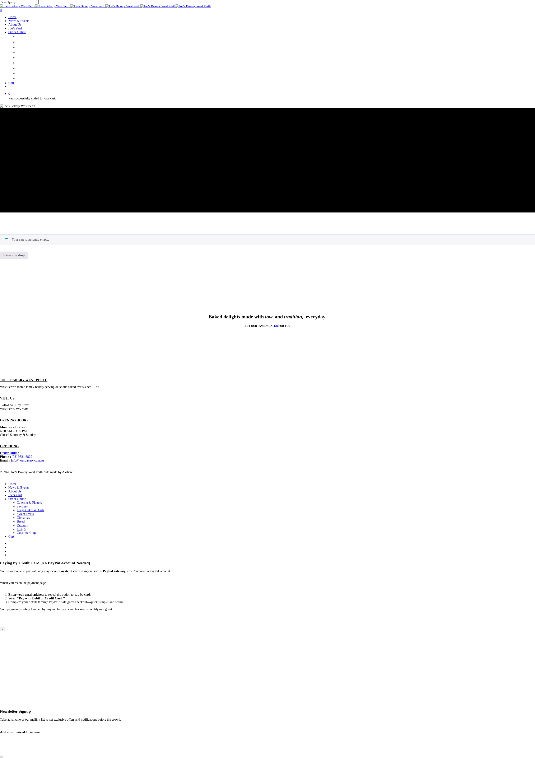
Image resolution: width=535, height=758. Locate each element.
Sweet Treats (28, 52)
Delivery (24, 68)
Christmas (26, 57)
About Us (14, 24)
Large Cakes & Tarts (34, 47)
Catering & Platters (33, 36)
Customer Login (30, 78)
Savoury (24, 41)
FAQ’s (21, 73)
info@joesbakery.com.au (27, 460)
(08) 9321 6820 (22, 456)
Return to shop (14, 255)
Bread (22, 62)
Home (12, 17)
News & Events (18, 21)
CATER (273, 325)
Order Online (17, 32)
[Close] (1, 757)
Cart (11, 83)
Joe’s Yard (15, 28)
